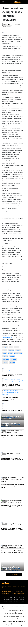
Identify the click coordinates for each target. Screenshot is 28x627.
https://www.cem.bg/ (17, 625)
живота (10, 353)
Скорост (4, 418)
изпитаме (5, 356)
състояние (11, 350)
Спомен (22, 601)
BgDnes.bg (16, 599)
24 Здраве (16, 601)
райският (5, 362)
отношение (6, 359)
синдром (5, 347)
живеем (18, 350)
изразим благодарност (8, 337)
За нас (4, 586)
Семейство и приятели (19, 586)
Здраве (4, 424)
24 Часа (10, 597)
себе (11, 347)
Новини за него (7, 24)
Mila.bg (5, 601)
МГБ (5, 597)
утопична (12, 362)
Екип (9, 586)
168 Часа (15, 597)
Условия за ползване (7, 591)
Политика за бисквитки (18, 593)
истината (12, 356)
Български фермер (8, 599)
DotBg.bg (22, 599)
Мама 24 (10, 601)
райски (4, 350)
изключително (18, 353)
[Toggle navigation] (3, 2)
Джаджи (4, 478)
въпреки (16, 347)
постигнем (13, 359)
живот (4, 353)
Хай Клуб (21, 597)
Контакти (4, 588)
